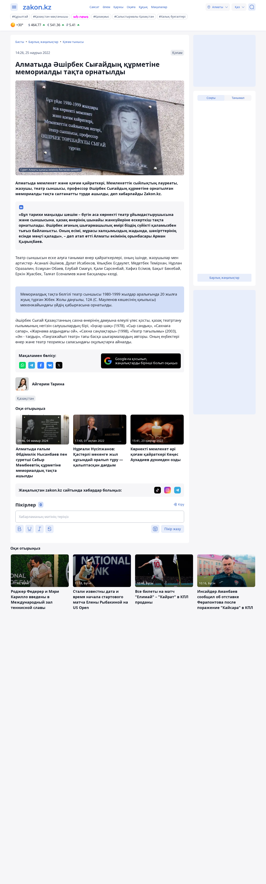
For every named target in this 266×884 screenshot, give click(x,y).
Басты (19, 42)
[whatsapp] (22, 365)
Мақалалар (159, 7)
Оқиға (131, 7)
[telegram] (31, 365)
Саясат (94, 7)
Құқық (143, 7)
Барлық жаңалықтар (43, 42)
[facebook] (40, 365)
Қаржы (118, 7)
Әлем (106, 7)
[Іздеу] (252, 7)
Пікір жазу (172, 529)
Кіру (181, 504)
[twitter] (59, 365)
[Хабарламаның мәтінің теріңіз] (99, 517)
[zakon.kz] (37, 7)
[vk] (50, 365)
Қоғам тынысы (73, 42)
